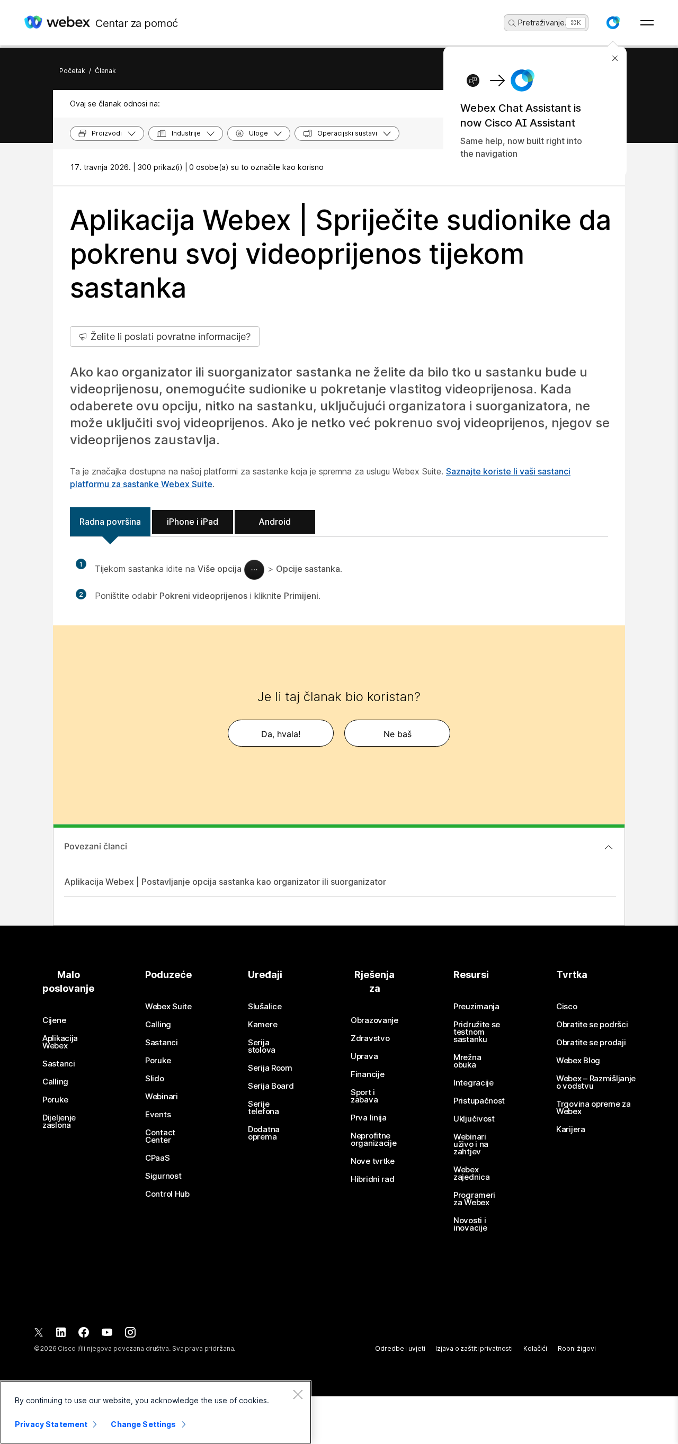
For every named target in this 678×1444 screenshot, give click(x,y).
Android (274, 521)
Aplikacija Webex (60, 1042)
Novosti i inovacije (470, 1224)
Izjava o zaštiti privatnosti (474, 1348)
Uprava (364, 1056)
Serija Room (270, 1068)
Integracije (473, 1083)
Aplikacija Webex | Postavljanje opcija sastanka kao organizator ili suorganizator (225, 881)
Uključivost (474, 1119)
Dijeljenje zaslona (59, 1121)
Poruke (55, 1100)
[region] (155, 1412)
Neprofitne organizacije (373, 1139)
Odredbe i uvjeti (400, 1348)
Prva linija (369, 1118)
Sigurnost (163, 1176)
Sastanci (58, 1064)
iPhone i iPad (192, 521)
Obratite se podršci (592, 1024)
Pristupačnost (479, 1101)
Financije (367, 1074)
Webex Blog (578, 1060)
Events (158, 1114)
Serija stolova (261, 1046)
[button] (613, 23)
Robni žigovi (577, 1348)
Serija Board (270, 1086)
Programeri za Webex (474, 1198)
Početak (72, 71)
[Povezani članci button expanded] (608, 847)
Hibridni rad (372, 1179)
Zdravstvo (370, 1038)
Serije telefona (263, 1107)
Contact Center (160, 1136)
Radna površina (110, 521)
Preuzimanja (476, 1006)
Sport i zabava (364, 1096)
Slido (154, 1078)
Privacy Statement (51, 1424)
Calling (55, 1082)
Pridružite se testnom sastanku (476, 1032)
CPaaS (157, 1158)
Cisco (566, 1006)
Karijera (570, 1129)
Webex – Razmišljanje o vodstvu (596, 1082)
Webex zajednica (471, 1173)
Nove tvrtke (373, 1161)
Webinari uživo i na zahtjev (470, 1144)
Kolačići (535, 1348)
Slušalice (264, 1006)
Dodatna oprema (264, 1133)
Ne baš (397, 734)
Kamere (262, 1024)
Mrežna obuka (467, 1061)
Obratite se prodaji (591, 1042)
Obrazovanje (374, 1020)
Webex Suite (168, 1006)
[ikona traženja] (512, 23)
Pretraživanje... (544, 22)
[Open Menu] (647, 23)
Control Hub (167, 1194)
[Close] (297, 1394)
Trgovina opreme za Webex (593, 1107)
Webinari (161, 1096)
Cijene (54, 1020)
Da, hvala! (280, 734)
